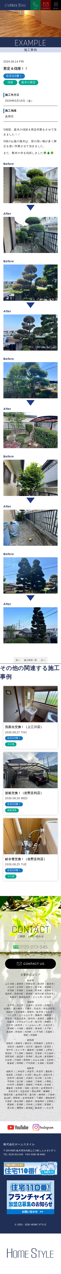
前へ (18, 660)
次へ (43, 660)
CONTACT (46, 8)
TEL (35, 8)
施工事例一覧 (30, 660)
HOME (15, 5)
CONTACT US (33, 963)
